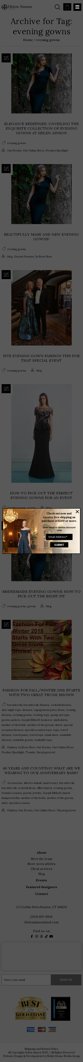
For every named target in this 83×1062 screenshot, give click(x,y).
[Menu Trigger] (77, 7)
